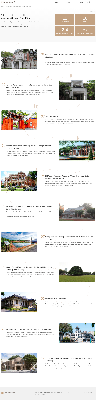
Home (2, 6)
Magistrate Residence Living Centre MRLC (8, 2)
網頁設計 (86, 392)
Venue (56, 2)
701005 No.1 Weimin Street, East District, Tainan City (50, 392)
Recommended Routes (10, 6)
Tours (81, 2)
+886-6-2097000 (40, 394)
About (68, 2)
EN (91, 2)
